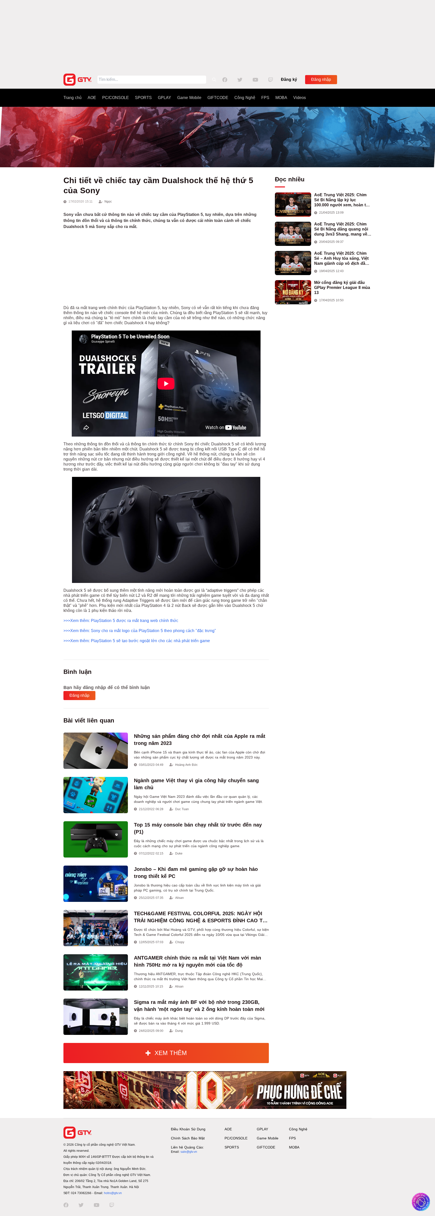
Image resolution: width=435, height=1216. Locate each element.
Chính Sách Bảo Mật (188, 1138)
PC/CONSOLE (115, 97)
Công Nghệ (244, 97)
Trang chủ (72, 97)
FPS (265, 97)
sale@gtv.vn (188, 1152)
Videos (299, 97)
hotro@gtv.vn (113, 1193)
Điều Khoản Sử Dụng (188, 1129)
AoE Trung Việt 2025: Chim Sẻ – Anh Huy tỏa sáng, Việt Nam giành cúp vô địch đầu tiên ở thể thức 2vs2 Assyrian (342, 258)
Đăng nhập (321, 79)
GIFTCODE (217, 97)
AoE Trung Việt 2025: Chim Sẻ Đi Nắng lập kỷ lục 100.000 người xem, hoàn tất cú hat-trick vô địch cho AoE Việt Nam (341, 200)
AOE (92, 97)
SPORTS (143, 97)
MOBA (281, 97)
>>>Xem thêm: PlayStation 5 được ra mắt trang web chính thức (120, 620)
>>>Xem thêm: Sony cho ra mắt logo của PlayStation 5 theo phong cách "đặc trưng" (139, 631)
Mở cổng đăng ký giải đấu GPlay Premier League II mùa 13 (342, 287)
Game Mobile (189, 97)
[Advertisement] (217, 35)
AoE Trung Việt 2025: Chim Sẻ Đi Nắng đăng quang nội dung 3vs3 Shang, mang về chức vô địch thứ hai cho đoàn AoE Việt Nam (341, 229)
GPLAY (164, 97)
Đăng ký (289, 79)
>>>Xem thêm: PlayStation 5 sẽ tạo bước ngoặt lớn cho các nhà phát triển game (136, 641)
